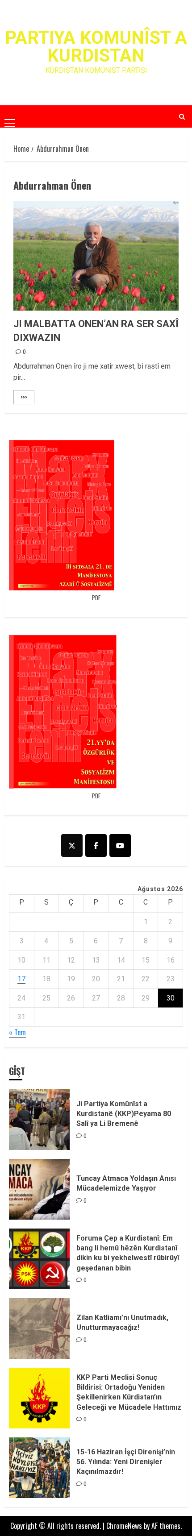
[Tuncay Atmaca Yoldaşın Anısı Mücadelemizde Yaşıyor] (39, 1189)
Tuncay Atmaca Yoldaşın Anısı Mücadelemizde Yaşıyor (126, 1183)
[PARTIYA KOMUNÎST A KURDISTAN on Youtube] (120, 845)
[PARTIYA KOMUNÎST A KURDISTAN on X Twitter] (72, 845)
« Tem (17, 1032)
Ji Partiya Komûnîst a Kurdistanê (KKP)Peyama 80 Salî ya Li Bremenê (123, 1114)
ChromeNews (124, 1525)
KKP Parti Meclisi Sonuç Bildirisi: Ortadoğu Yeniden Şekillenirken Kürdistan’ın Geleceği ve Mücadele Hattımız (128, 1392)
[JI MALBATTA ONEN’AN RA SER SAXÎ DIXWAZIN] (96, 256)
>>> (24, 397)
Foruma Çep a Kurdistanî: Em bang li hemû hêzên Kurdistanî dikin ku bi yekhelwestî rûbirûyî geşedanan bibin (127, 1253)
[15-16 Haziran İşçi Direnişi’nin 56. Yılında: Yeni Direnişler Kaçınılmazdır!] (39, 1467)
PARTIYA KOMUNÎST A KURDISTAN (96, 46)
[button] (9, 116)
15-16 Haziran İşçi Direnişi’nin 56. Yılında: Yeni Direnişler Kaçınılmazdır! (125, 1462)
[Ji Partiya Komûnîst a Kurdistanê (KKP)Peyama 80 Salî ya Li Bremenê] (39, 1119)
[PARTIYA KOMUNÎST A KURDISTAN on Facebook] (96, 845)
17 (21, 979)
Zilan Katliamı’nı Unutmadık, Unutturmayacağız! (122, 1322)
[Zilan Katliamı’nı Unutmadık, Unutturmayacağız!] (39, 1328)
